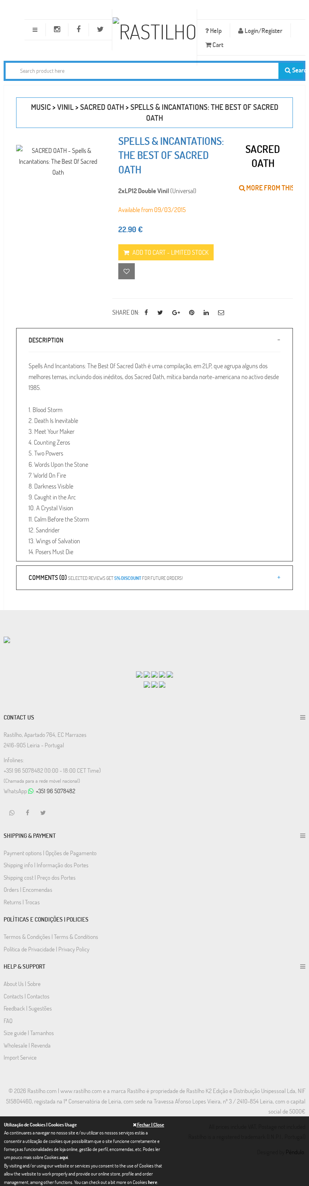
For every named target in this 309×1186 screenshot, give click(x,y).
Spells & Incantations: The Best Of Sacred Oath (171, 155)
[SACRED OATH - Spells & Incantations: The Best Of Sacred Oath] (58, 161)
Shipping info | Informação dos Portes (46, 865)
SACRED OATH (102, 107)
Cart (217, 44)
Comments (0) (106, 577)
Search (297, 70)
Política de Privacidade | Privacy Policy (46, 949)
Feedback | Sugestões (28, 1008)
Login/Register (262, 30)
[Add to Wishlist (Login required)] (126, 271)
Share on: (125, 312)
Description (46, 340)
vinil (65, 107)
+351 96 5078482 (55, 791)
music (41, 107)
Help (215, 30)
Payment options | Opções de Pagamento (50, 853)
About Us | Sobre (22, 984)
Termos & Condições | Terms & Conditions (51, 936)
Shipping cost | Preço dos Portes (40, 877)
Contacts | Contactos (26, 996)
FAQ (8, 1021)
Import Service (20, 1057)
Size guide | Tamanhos (29, 1033)
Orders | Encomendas (28, 889)
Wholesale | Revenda (27, 1045)
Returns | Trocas (22, 902)
